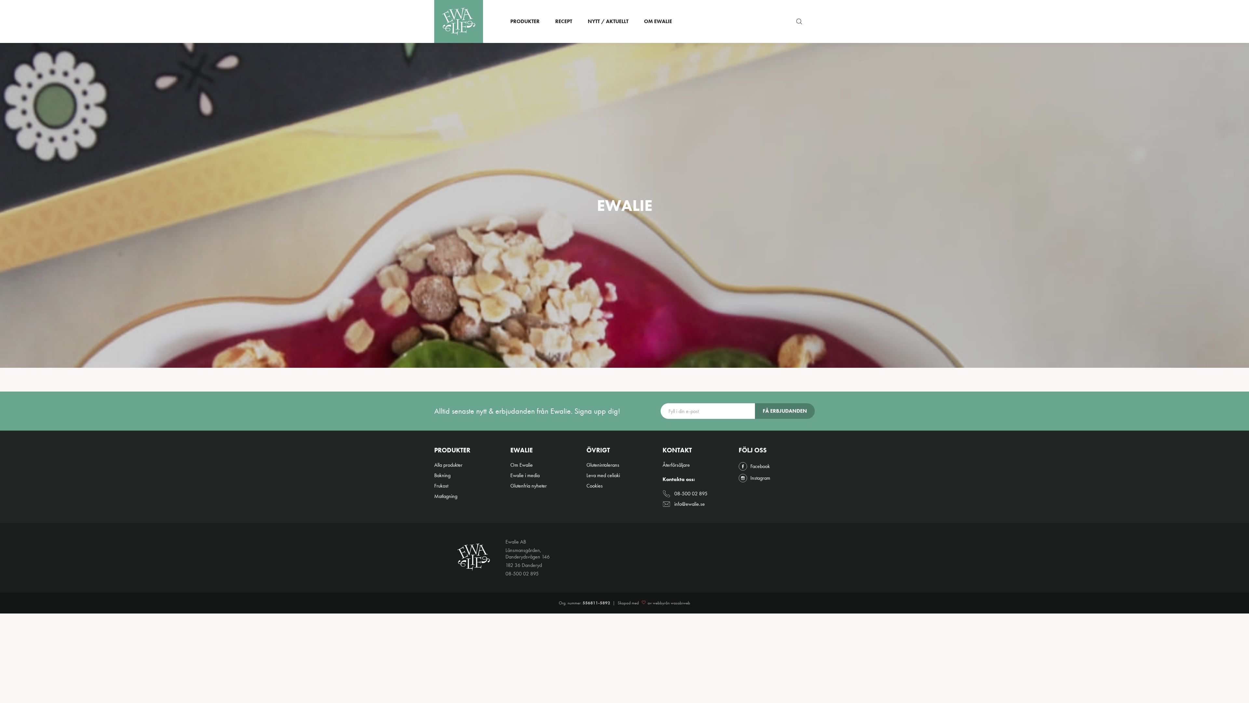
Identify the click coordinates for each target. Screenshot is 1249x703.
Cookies (594, 485)
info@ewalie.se (689, 504)
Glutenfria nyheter (528, 485)
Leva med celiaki (603, 475)
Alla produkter (448, 465)
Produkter (525, 21)
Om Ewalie (658, 21)
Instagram (760, 478)
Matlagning (445, 496)
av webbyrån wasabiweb (669, 603)
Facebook (760, 466)
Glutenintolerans (602, 465)
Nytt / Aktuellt (608, 21)
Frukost (441, 485)
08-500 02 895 (690, 493)
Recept (563, 21)
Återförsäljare (676, 465)
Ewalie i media (525, 475)
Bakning (442, 475)
